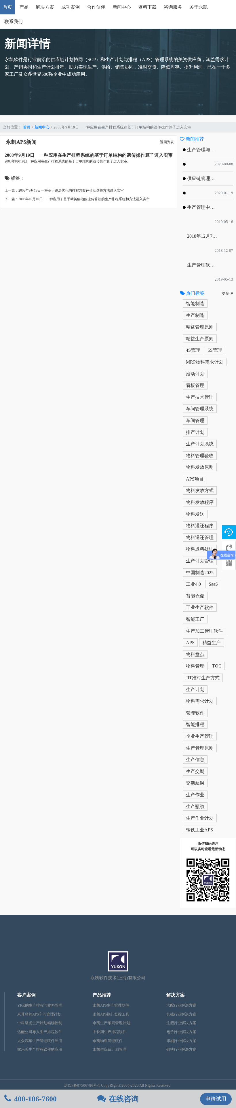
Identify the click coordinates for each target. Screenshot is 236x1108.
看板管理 (195, 385)
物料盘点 (195, 654)
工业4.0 (193, 584)
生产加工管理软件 (204, 631)
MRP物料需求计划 (204, 362)
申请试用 (215, 1099)
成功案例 (70, 7)
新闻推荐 (194, 139)
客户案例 (26, 994)
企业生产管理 (200, 736)
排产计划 (195, 432)
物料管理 (195, 665)
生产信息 (195, 759)
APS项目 (195, 479)
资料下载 (147, 7)
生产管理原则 (200, 748)
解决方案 (45, 7)
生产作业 (195, 794)
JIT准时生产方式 (203, 677)
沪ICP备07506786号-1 (82, 1086)
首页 (7, 7)
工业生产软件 (200, 607)
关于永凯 (198, 7)
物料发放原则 (200, 467)
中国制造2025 (200, 572)
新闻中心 (122, 7)
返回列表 (167, 142)
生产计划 (195, 689)
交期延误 (195, 782)
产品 (23, 7)
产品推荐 (102, 994)
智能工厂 (195, 619)
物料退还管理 (200, 537)
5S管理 (215, 350)
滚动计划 (195, 373)
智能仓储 (195, 595)
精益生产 (211, 642)
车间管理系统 (200, 408)
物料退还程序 (200, 525)
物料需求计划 (200, 701)
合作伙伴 (96, 7)
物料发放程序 (200, 502)
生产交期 (195, 771)
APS (190, 642)
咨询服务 (173, 7)
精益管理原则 (200, 326)
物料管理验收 (200, 455)
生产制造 (195, 315)
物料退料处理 (200, 549)
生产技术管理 (200, 397)
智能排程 (195, 724)
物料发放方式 (200, 490)
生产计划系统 (200, 443)
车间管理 (195, 420)
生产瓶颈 (195, 806)
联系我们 (13, 21)
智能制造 (195, 303)
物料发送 (195, 514)
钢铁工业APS (199, 829)
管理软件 (195, 712)
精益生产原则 (200, 338)
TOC (217, 665)
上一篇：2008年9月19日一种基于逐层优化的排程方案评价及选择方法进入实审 (64, 190)
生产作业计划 (200, 818)
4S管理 (193, 350)
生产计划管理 (200, 560)
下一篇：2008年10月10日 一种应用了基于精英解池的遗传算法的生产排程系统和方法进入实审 (77, 199)
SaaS (213, 584)
